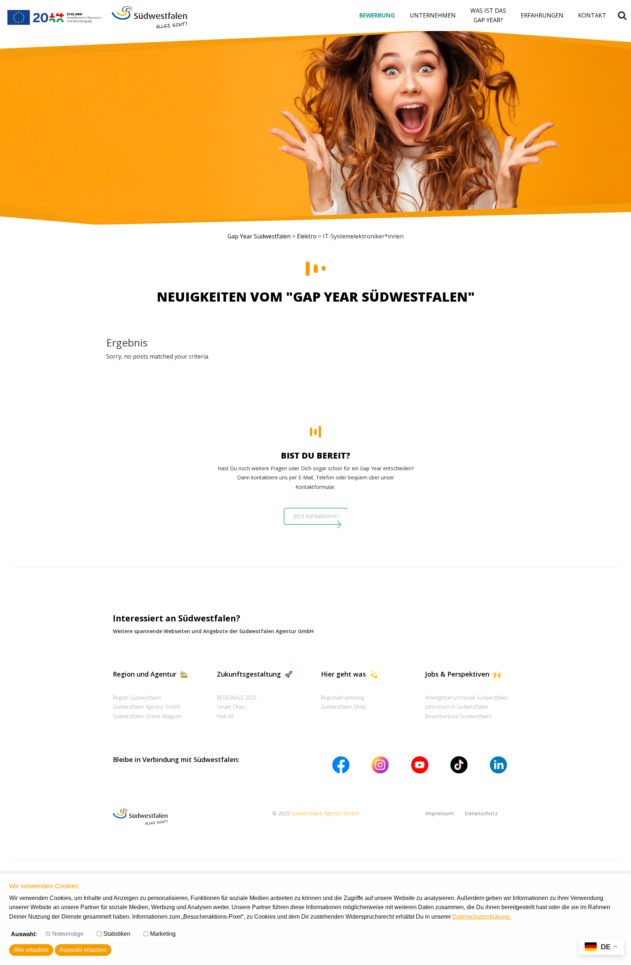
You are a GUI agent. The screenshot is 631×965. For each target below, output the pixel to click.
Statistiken (116, 934)
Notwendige (68, 934)
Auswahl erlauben (83, 950)
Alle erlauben (31, 950)
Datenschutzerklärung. (481, 917)
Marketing (163, 934)
